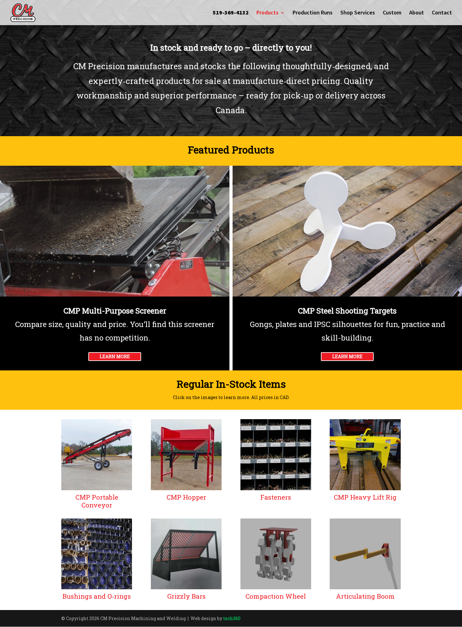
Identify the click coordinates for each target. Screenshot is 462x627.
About (416, 13)
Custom (392, 13)
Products (267, 13)
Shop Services (357, 13)
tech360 (231, 618)
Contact (442, 13)
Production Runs (313, 13)
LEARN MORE (115, 356)
